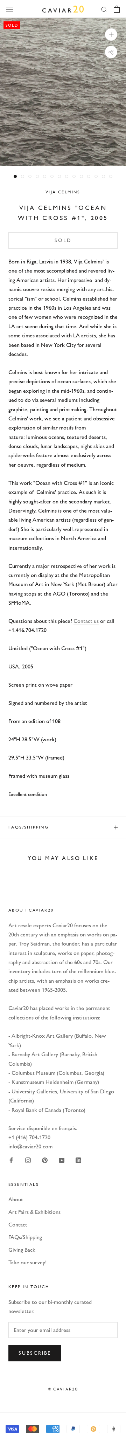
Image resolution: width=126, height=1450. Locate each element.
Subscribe (35, 1353)
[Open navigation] (9, 9)
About (15, 1199)
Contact (17, 1224)
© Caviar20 (63, 1389)
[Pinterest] (45, 1159)
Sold (63, 240)
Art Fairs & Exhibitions (34, 1212)
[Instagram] (28, 1159)
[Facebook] (11, 1159)
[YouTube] (61, 1159)
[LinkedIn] (78, 1159)
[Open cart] (117, 9)
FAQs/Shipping (28, 827)
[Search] (104, 9)
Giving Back (21, 1249)
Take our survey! (27, 1262)
